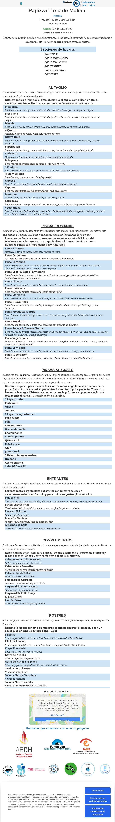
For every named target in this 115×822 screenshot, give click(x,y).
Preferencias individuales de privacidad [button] (97, 811)
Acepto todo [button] (98, 790)
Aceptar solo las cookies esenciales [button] (98, 799)
